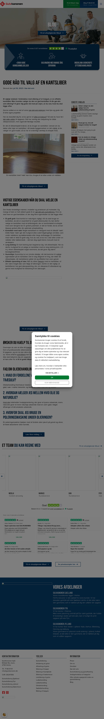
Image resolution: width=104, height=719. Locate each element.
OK (52, 377)
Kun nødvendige (52, 383)
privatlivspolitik (56, 369)
